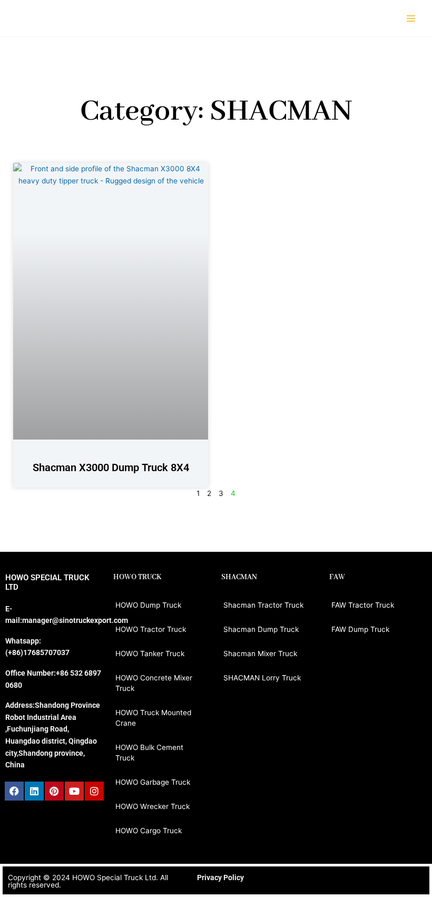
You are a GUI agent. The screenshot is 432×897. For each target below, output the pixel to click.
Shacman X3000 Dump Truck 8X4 (111, 467)
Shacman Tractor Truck (263, 605)
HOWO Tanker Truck (149, 653)
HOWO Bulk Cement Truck (149, 752)
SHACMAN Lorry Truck (262, 678)
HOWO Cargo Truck (148, 830)
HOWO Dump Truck (148, 605)
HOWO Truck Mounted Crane (153, 717)
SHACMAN (239, 577)
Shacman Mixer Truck (260, 653)
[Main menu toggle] (411, 18)
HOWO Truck (137, 577)
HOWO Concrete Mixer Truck (153, 683)
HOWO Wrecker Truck (152, 806)
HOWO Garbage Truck (152, 782)
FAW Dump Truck (360, 629)
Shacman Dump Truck (261, 629)
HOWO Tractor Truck (150, 629)
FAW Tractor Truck (362, 605)
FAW (337, 577)
